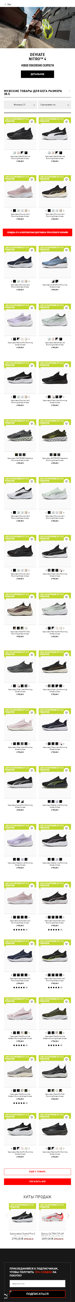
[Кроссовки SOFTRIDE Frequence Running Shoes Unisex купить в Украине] (20, 435)
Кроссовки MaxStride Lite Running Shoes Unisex (20, 157)
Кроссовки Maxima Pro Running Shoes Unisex (20, 343)
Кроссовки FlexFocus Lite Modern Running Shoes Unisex (20, 1037)
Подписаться (37, 1293)
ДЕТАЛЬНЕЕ (37, 74)
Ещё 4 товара (37, 1171)
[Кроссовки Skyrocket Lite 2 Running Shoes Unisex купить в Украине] (20, 898)
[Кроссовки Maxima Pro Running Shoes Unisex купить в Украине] (20, 320)
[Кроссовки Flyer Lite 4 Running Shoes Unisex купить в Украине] (55, 377)
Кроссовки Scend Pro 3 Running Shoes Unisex (55, 286)
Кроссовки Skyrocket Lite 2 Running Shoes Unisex (20, 922)
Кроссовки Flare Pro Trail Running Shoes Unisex (20, 633)
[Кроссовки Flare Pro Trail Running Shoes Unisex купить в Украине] (20, 609)
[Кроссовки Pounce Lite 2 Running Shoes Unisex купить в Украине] (20, 191)
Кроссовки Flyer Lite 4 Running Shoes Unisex (55, 401)
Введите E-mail (18, 1284)
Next (29, 211)
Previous (11, 211)
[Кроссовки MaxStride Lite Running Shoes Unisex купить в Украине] (20, 133)
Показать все (37, 1181)
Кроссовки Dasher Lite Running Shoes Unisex (55, 806)
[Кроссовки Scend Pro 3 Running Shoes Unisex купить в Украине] (55, 262)
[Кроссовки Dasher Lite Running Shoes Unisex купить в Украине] (55, 782)
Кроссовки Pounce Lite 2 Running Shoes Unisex (20, 215)
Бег (9, 4)
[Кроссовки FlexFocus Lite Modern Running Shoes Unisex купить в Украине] (20, 1013)
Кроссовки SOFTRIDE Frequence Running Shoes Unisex (20, 459)
